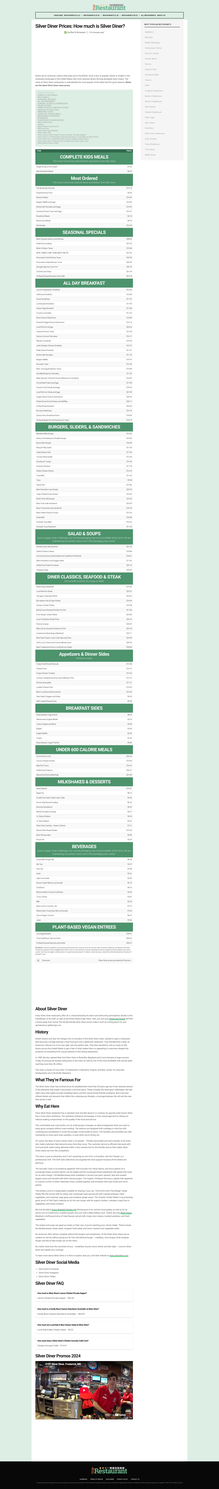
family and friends (117, 1019)
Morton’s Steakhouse (153, 101)
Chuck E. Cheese (152, 53)
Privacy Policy (122, 1479)
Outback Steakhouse (153, 112)
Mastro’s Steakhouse (153, 96)
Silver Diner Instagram (49, 1273)
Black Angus (126, 1213)
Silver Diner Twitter (47, 1276)
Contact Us (135, 1479)
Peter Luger (149, 117)
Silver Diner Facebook (49, 1269)
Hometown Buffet (152, 75)
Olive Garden (150, 107)
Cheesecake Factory (153, 48)
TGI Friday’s (150, 149)
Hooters (148, 80)
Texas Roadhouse (152, 144)
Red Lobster (150, 123)
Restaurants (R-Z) (130, 15)
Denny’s (148, 64)
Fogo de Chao (151, 69)
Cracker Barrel (151, 59)
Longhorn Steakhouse (154, 91)
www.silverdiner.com (119, 1255)
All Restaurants (148, 15)
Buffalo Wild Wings (152, 43)
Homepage (83, 1479)
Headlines (58, 15)
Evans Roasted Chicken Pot (64, 1209)
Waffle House (150, 155)
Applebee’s (149, 32)
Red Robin (149, 128)
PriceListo (127, 960)
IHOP (147, 85)
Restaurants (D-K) (91, 15)
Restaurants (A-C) (72, 15)
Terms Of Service (96, 1479)
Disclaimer (110, 1479)
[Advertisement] (84, 54)
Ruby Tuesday (151, 139)
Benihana (149, 37)
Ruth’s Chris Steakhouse (155, 133)
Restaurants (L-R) (110, 15)
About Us (161, 15)
